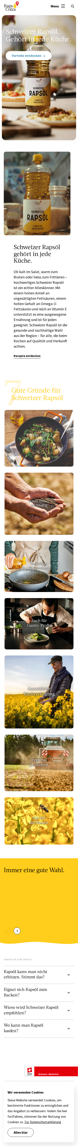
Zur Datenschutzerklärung (42, 1122)
